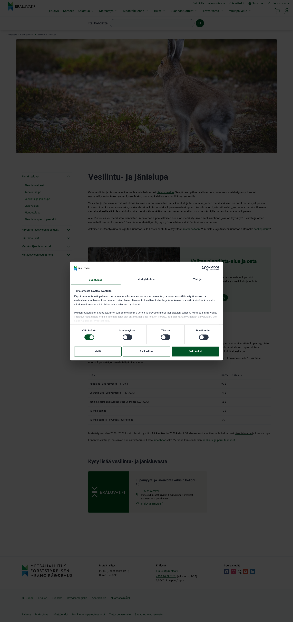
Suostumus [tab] (96, 279)
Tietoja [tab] (197, 279)
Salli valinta (146, 351)
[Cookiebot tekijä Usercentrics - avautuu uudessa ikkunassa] (204, 268)
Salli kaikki (195, 351)
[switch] (127, 337)
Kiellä (97, 351)
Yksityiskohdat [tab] (146, 279)
